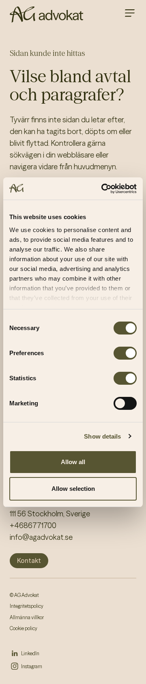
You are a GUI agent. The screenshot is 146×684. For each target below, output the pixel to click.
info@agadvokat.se (41, 537)
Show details (102, 436)
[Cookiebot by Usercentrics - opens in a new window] (103, 188)
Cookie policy (23, 628)
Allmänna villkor (27, 617)
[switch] (125, 353)
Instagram (31, 666)
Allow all (73, 461)
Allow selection (73, 488)
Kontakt (29, 560)
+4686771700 (33, 525)
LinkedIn (30, 653)
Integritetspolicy (26, 606)
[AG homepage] (46, 14)
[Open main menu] (129, 12)
